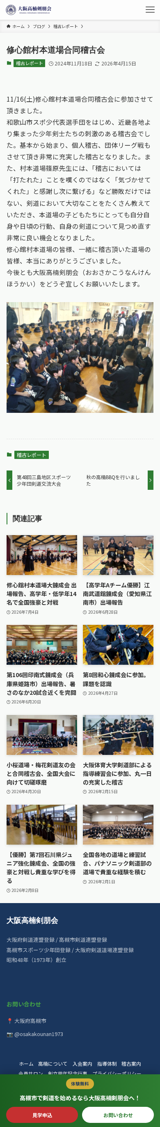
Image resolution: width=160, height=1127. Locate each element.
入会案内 (82, 1063)
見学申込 (42, 1114)
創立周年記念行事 (67, 1073)
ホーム (26, 1063)
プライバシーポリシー (117, 1073)
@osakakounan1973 (38, 1034)
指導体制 (107, 1063)
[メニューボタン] (150, 10)
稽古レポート (29, 63)
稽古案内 (131, 1063)
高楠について (53, 1063)
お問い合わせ (118, 1114)
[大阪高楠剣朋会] (29, 10)
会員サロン (30, 1073)
